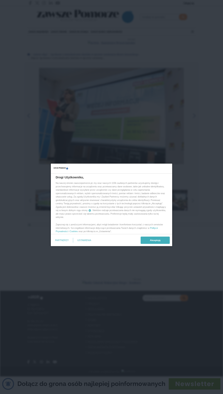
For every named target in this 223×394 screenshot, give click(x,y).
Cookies (74, 231)
